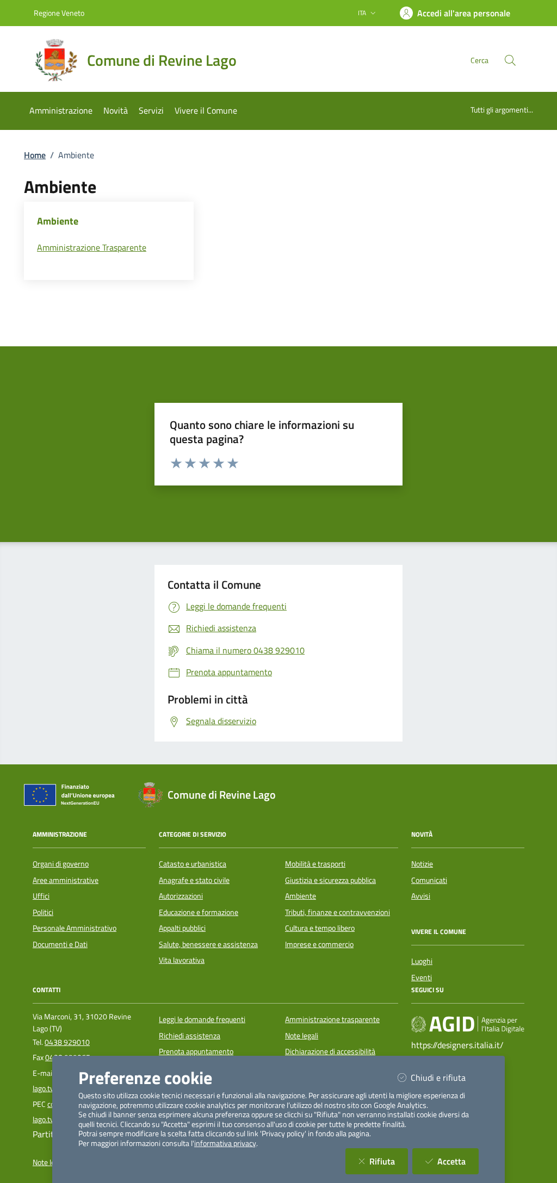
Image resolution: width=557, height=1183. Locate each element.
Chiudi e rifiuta (445, 1077)
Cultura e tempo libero (320, 928)
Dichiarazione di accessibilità (330, 1051)
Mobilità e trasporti (315, 864)
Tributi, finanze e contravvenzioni (337, 912)
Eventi (421, 977)
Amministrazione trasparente (332, 1019)
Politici (43, 912)
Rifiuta (388, 1161)
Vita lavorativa (182, 960)
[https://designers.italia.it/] (467, 1024)
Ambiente (300, 896)
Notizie (422, 864)
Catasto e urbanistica (192, 864)
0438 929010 (67, 1042)
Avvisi (420, 896)
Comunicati (429, 880)
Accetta (458, 1161)
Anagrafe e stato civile (194, 880)
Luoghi (421, 961)
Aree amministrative (65, 880)
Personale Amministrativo (74, 928)
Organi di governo (61, 864)
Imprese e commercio (319, 944)
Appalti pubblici (182, 928)
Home (35, 154)
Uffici (41, 896)
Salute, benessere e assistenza (208, 944)
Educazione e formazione (198, 912)
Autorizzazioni (181, 896)
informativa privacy (225, 1143)
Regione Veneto (59, 12)
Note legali (301, 1036)
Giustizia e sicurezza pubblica (330, 880)
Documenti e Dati (60, 944)
